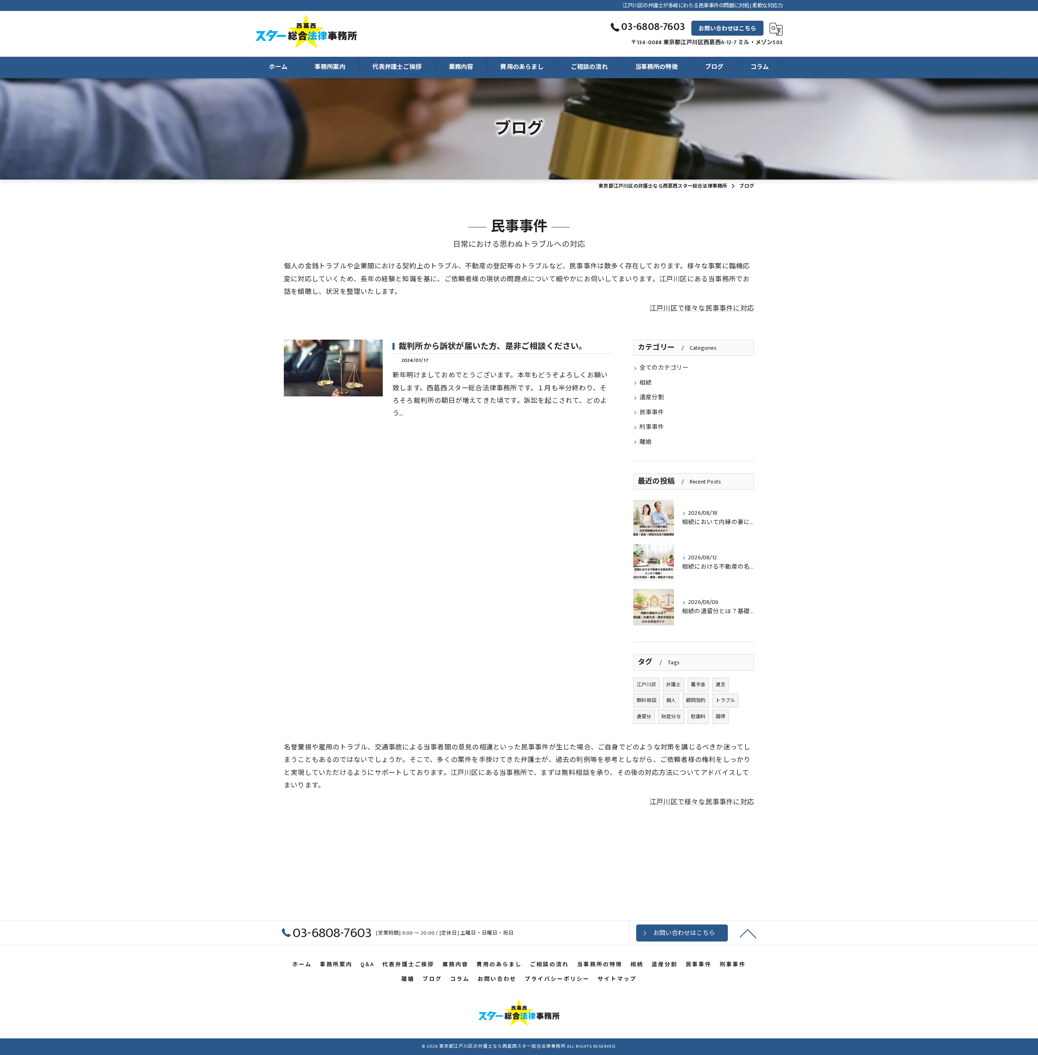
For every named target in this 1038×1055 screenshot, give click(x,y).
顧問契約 (696, 700)
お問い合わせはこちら (727, 28)
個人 (671, 700)
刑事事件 (651, 427)
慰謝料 (698, 717)
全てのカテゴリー (664, 368)
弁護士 (673, 685)
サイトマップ (617, 979)
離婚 (645, 442)
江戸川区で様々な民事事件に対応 (702, 308)
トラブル (726, 700)
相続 (645, 383)
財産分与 (671, 717)
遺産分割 (651, 397)
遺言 (720, 685)
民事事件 (651, 412)
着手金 (698, 685)
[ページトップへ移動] (748, 933)
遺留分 (644, 717)
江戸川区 (646, 685)
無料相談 (646, 700)
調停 (720, 717)
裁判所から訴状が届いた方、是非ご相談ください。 (493, 346)
